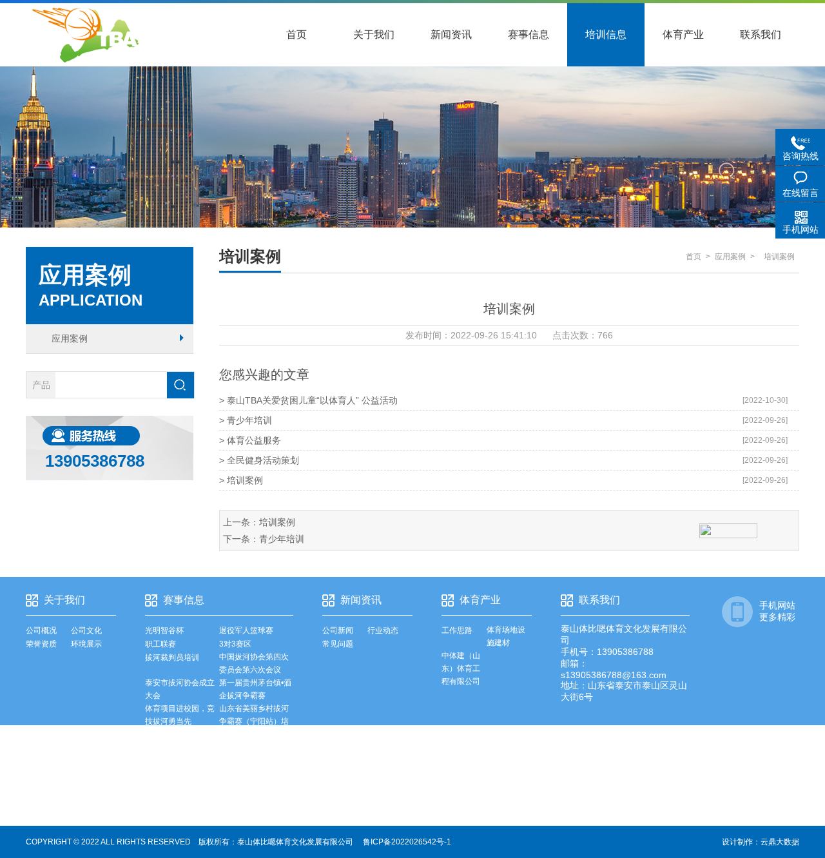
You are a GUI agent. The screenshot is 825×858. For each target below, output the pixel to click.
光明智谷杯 (164, 630)
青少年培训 (281, 539)
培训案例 (277, 522)
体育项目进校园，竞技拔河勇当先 (180, 715)
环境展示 (86, 643)
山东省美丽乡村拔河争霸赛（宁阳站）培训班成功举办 (254, 721)
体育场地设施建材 (506, 636)
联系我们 (760, 34)
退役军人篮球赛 (246, 630)
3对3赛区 (235, 643)
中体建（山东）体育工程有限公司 (461, 668)
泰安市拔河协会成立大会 (180, 689)
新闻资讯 (451, 34)
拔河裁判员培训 (172, 657)
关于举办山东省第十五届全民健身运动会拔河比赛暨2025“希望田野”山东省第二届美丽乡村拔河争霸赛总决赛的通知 (255, 779)
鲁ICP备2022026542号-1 (407, 841)
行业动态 (382, 630)
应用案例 (70, 338)
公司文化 (86, 630)
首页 (296, 34)
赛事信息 (528, 34)
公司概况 (41, 630)
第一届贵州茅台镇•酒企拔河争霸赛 (255, 689)
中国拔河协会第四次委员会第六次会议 (254, 663)
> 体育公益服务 (250, 440)
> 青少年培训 (245, 420)
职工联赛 (160, 643)
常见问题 (337, 643)
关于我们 (373, 34)
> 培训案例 (241, 480)
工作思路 (457, 630)
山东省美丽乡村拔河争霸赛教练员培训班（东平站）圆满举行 (180, 760)
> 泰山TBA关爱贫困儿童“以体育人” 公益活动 (308, 400)
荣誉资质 (41, 643)
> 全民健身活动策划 (259, 460)
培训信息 (605, 34)
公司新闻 (337, 630)
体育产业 (683, 34)
